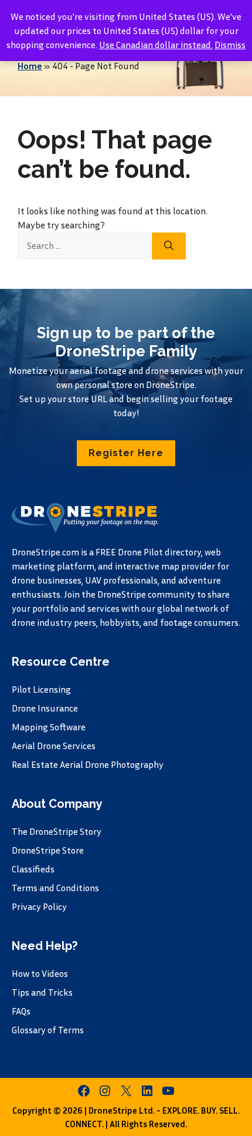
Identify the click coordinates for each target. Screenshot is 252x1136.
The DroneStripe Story (56, 831)
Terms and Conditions (55, 888)
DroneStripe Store (48, 850)
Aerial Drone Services (54, 745)
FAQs (21, 1011)
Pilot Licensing (41, 689)
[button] (126, 453)
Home (30, 66)
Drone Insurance (45, 708)
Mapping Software (49, 727)
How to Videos (40, 973)
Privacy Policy (39, 906)
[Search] (169, 245)
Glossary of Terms (48, 1030)
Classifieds (33, 869)
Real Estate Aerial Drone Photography (88, 764)
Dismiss (230, 44)
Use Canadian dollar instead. (156, 44)
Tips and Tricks (42, 992)
